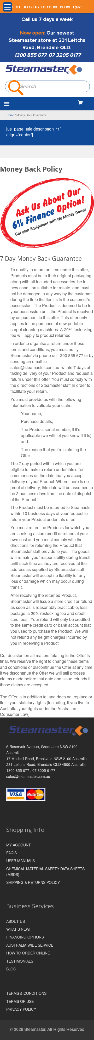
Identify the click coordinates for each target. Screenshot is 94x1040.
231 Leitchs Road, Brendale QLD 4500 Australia (46, 764)
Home (10, 115)
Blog (11, 968)
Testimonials (19, 961)
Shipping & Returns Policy (33, 882)
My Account (18, 844)
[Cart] (80, 102)
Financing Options (25, 937)
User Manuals (20, 860)
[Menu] (34, 103)
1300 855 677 (30, 55)
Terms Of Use (20, 1001)
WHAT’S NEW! (18, 929)
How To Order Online (28, 953)
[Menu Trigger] (7, 7)
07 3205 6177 (65, 55)
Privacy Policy (21, 1009)
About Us (15, 921)
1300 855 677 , (19, 770)
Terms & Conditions (26, 993)
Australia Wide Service (29, 945)
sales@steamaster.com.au (28, 776)
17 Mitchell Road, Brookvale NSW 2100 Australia (46, 758)
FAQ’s (11, 852)
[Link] (44, 70)
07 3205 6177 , (44, 770)
